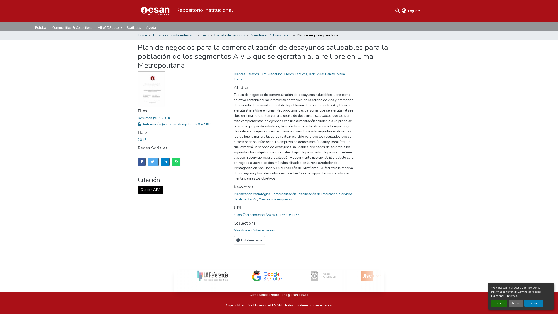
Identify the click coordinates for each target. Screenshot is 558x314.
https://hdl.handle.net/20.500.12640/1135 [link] (267, 214)
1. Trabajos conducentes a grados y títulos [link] (174, 35)
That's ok (499, 303)
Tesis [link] (205, 35)
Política (40, 27)
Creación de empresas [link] (275, 199)
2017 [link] (142, 139)
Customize (533, 303)
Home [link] (142, 35)
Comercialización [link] (284, 194)
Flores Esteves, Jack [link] (299, 74)
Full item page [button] (251, 240)
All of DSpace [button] (108, 27)
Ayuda (151, 27)
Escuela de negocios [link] (229, 35)
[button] (155, 11)
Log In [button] (413, 10)
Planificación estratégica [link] (252, 194)
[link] (198, 118)
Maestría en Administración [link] (270, 35)
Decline (516, 303)
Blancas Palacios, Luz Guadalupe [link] (258, 74)
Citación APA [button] (151, 189)
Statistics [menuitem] (134, 27)
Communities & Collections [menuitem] (72, 27)
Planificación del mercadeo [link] (318, 194)
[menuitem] (109, 27)
